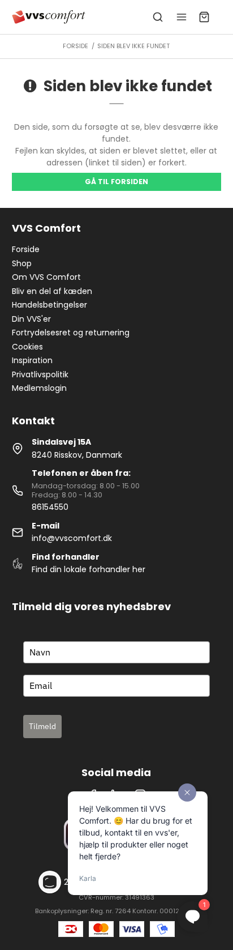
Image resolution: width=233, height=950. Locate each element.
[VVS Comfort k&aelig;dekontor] (49, 17)
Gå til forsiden (116, 181)
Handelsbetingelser (49, 304)
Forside (26, 249)
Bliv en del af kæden (52, 291)
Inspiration (32, 360)
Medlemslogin (39, 388)
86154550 (50, 507)
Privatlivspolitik (40, 374)
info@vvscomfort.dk (72, 538)
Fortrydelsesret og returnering (71, 332)
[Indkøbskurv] (204, 17)
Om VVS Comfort (46, 277)
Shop (22, 263)
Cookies (27, 346)
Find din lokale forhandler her (88, 569)
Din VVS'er (31, 319)
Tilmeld (42, 726)
